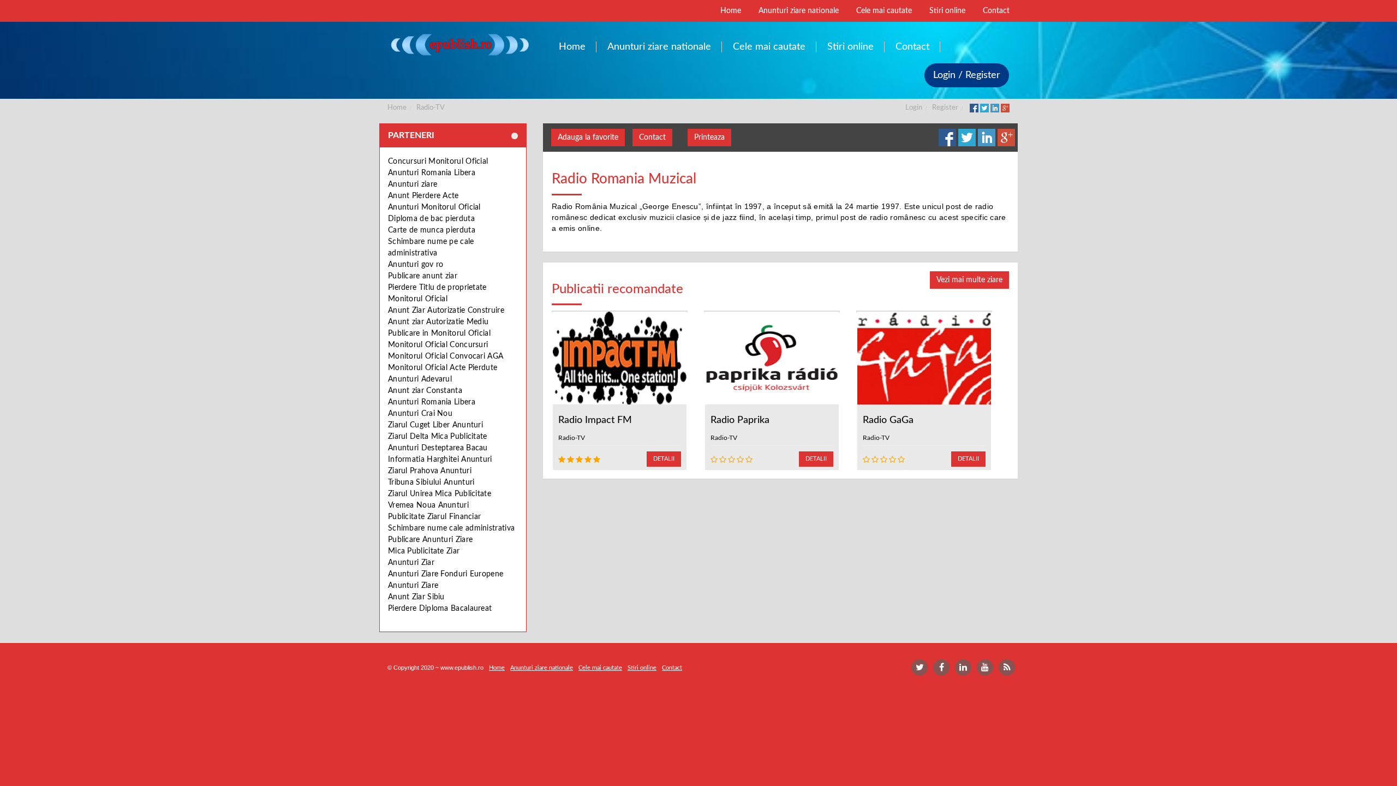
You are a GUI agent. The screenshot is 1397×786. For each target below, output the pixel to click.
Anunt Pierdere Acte (423, 196)
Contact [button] (652, 137)
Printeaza (709, 137)
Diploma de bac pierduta (431, 219)
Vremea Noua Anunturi (428, 505)
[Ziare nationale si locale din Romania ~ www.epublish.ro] (459, 44)
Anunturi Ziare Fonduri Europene (445, 574)
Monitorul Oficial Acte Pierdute (442, 368)
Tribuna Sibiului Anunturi (431, 482)
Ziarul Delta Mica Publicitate (437, 436)
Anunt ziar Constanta (425, 391)
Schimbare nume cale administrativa (451, 528)
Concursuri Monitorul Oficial (438, 161)
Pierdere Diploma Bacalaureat (440, 608)
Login (913, 107)
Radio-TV (430, 107)
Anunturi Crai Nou (420, 414)
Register (945, 107)
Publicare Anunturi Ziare (430, 540)
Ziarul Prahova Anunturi (429, 471)
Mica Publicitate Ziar (423, 551)
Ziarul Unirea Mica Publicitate (439, 494)
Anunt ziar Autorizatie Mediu (438, 322)
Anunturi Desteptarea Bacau (438, 448)
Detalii (663, 459)
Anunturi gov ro (416, 265)
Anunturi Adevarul (420, 379)
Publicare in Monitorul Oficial (439, 333)
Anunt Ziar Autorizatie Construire (446, 310)
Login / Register (966, 75)
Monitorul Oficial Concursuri (438, 345)
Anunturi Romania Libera (431, 173)
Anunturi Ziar (411, 563)
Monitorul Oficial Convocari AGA (445, 356)
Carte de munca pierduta (431, 230)
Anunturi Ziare (413, 586)
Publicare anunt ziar (422, 276)
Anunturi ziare (412, 184)
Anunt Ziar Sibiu (416, 597)
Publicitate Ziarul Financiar (434, 517)
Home (397, 107)
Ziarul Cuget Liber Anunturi (435, 425)
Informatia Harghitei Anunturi (440, 459)
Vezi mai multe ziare (969, 280)
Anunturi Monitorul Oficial (434, 207)
